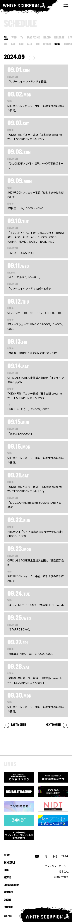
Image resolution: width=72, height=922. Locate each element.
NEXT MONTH (53, 724)
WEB (14, 37)
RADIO (47, 37)
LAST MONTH (18, 724)
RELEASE (59, 37)
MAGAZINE (33, 37)
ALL (6, 37)
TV (21, 37)
